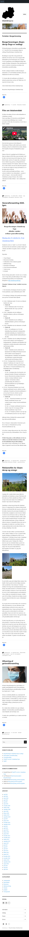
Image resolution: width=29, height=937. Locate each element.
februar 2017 (6, 852)
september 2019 (7, 817)
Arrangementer (23, 460)
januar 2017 (6, 854)
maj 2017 (6, 847)
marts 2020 (6, 811)
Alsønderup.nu (7, 21)
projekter (7, 654)
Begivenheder (4, 462)
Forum (3, 916)
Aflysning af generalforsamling (10, 662)
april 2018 (6, 828)
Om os (3, 919)
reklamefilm (17, 197)
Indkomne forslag (7, 886)
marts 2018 (6, 830)
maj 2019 (6, 818)
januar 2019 (6, 820)
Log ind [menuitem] (2, 1)
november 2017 (7, 837)
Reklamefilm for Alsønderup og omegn (12, 468)
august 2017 (6, 843)
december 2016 (7, 856)
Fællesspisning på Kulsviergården (17, 779)
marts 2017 (6, 850)
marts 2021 (6, 803)
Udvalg (4, 913)
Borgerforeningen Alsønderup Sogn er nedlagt (13, 43)
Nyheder (24, 104)
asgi (24, 195)
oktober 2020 (6, 807)
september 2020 (7, 809)
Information (5, 909)
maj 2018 (6, 826)
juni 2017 (6, 845)
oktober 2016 (6, 860)
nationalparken (11, 197)
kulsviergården (5, 197)
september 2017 (7, 841)
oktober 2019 (6, 815)
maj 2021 (6, 802)
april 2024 (6, 796)
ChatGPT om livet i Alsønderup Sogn (12, 759)
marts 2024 (6, 798)
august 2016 (6, 863)
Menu (24, 14)
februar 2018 (6, 832)
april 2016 (6, 869)
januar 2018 (6, 833)
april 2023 (6, 800)
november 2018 (7, 822)
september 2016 (7, 862)
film (13, 654)
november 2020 (7, 805)
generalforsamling (21, 462)
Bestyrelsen (19, 104)
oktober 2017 (6, 839)
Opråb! (5, 761)
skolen (21, 197)
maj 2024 (6, 794)
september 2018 (7, 824)
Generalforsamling (7, 757)
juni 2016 (6, 865)
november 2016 (7, 858)
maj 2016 (6, 867)
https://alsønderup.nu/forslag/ (14, 280)
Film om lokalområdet (12, 110)
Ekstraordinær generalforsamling (10, 755)
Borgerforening (7, 104)
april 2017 (6, 848)
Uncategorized (7, 891)
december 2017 (7, 835)
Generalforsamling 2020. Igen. (13, 204)
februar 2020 (6, 813)
